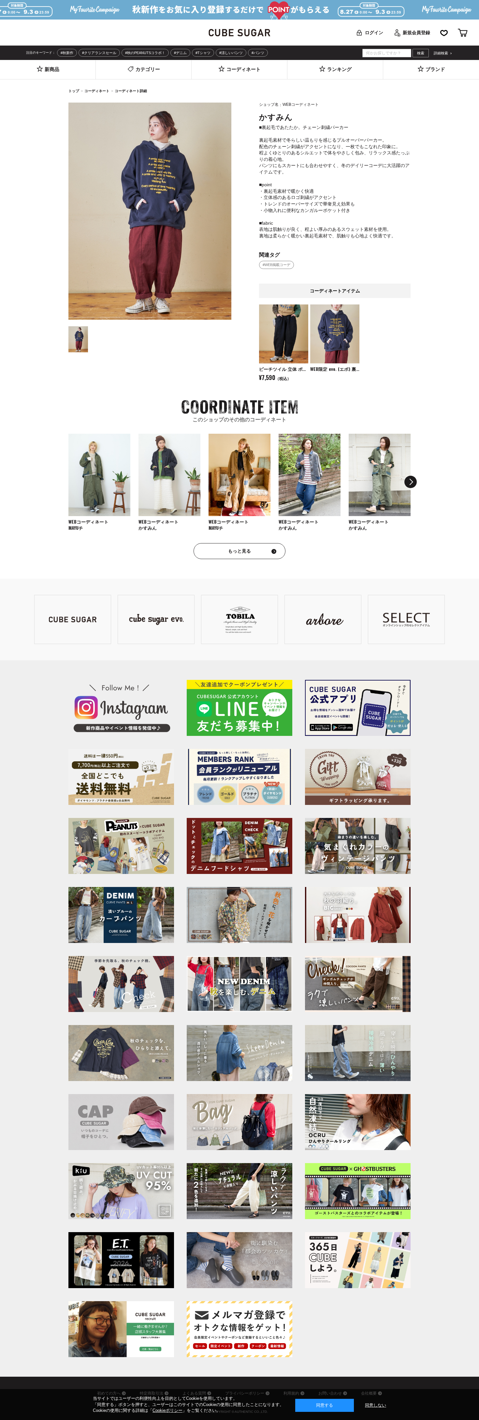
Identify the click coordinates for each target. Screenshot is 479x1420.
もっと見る (239, 551)
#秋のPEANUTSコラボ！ (145, 53)
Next (410, 482)
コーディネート (96, 91)
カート (463, 33)
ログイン (374, 32)
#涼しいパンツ (231, 53)
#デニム (180, 53)
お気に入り (444, 33)
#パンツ (258, 53)
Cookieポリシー (167, 1410)
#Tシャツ (203, 53)
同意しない (375, 1405)
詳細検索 (441, 53)
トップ (73, 91)
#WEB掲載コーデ (276, 265)
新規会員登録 (416, 32)
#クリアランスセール (99, 53)
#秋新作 (67, 53)
